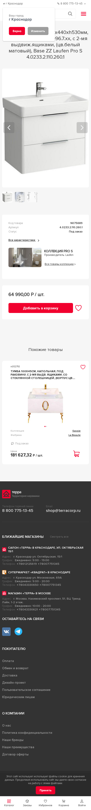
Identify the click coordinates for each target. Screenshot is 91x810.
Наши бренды (12, 740)
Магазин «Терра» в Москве (29, 593)
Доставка (9, 675)
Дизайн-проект (14, 683)
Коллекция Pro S (58, 251)
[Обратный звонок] (85, 4)
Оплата (8, 661)
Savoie (76, 430)
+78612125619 (27, 564)
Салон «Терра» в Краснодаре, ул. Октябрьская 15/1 (45, 549)
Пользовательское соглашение (26, 690)
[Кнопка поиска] (70, 13)
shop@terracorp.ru (63, 510)
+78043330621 (27, 609)
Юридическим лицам (18, 697)
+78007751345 (48, 564)
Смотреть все (59, 536)
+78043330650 (28, 585)
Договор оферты (15, 754)
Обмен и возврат (15, 668)
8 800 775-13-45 (17, 510)
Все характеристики (22, 240)
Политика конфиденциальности (27, 733)
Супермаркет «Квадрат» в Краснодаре (39, 572)
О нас (6, 725)
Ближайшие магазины (23, 537)
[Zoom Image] (45, 128)
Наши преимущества (18, 747)
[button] (82, 803)
